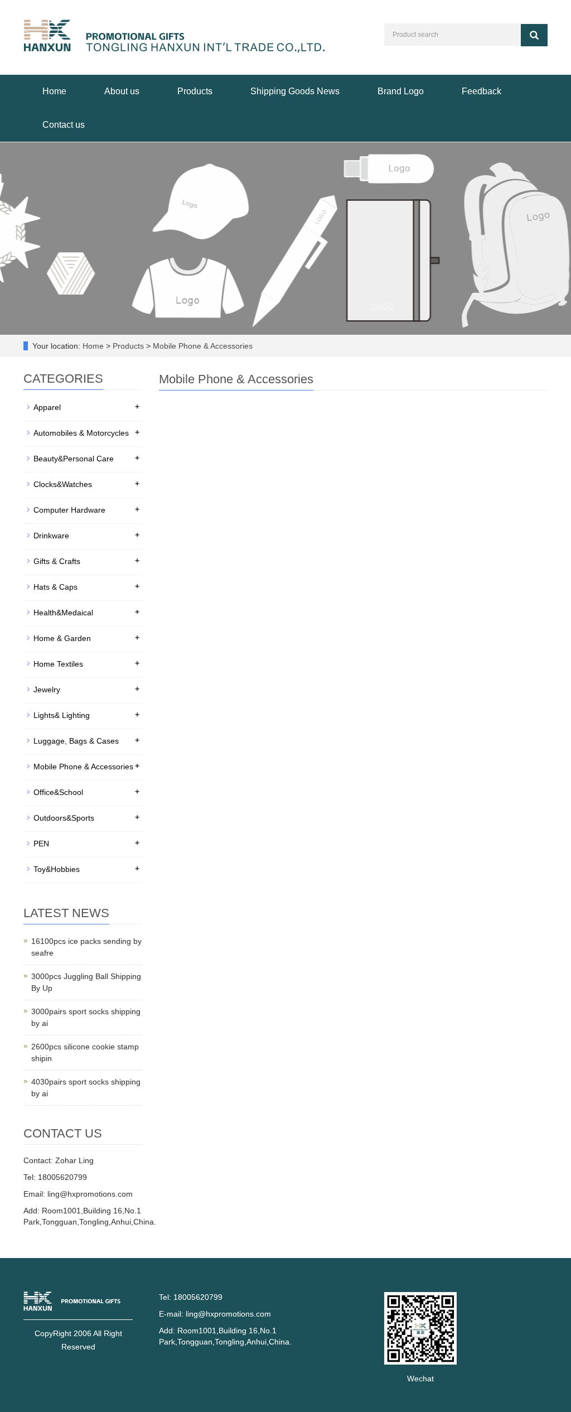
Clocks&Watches (62, 484)
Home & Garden (62, 638)
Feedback (481, 91)
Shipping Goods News (295, 91)
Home (54, 91)
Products (194, 91)
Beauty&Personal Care (73, 458)
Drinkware (51, 535)
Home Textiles (58, 663)
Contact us (63, 124)
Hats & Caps (55, 586)
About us (121, 91)
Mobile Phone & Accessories (202, 345)
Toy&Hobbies (56, 869)
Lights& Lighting (61, 715)
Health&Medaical (63, 612)
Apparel (47, 407)
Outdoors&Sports (63, 817)
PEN (41, 843)
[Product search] (534, 35)
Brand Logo (401, 91)
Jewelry (46, 689)
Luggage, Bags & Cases (76, 740)
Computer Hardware (69, 509)
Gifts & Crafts (56, 561)
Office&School (58, 792)
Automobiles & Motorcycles (81, 432)
